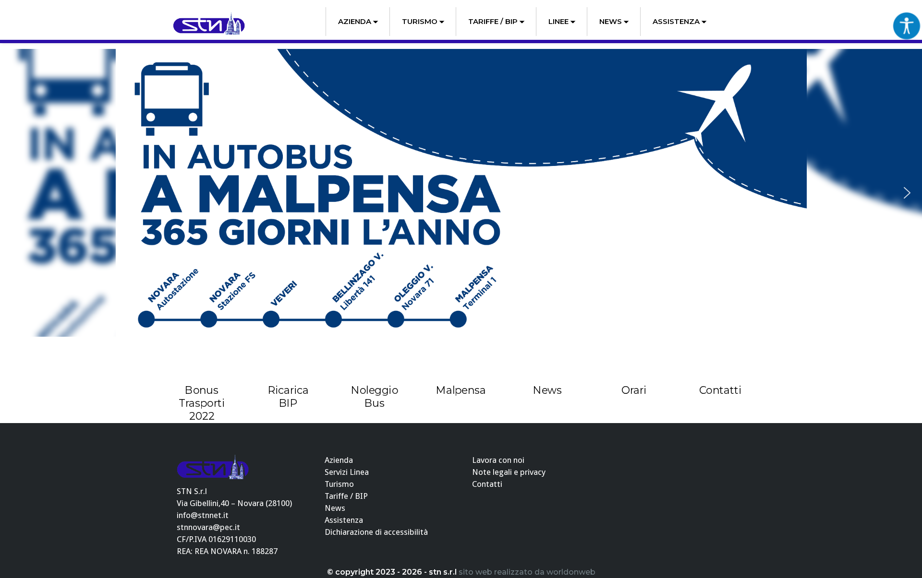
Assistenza (676, 21)
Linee (558, 21)
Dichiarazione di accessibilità (376, 532)
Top (899, 555)
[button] (15, 193)
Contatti (487, 484)
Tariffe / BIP (493, 21)
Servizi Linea (347, 472)
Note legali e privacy (509, 472)
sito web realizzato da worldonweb (527, 572)
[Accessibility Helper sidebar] (907, 26)
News (610, 21)
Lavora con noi (498, 460)
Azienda (354, 21)
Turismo (419, 21)
